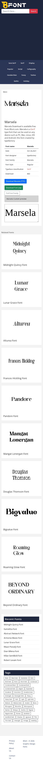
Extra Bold (17, 692)
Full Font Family (12, 193)
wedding (34, 720)
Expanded (29, 689)
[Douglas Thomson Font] (21, 474)
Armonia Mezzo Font (13, 638)
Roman (18, 713)
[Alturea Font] (21, 323)
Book (16, 681)
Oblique (15, 710)
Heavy (29, 696)
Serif (22, 63)
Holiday (26, 81)
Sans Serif (12, 63)
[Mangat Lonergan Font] (21, 437)
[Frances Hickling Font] (21, 361)
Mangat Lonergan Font (15, 453)
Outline (23, 710)
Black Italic (14, 678)
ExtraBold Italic (28, 692)
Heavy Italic (8, 699)
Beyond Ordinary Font (15, 605)
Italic (16, 699)
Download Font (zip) (13, 188)
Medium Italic (17, 703)
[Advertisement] (21, 36)
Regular (31, 710)
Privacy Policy (12, 742)
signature (28, 717)
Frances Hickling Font (15, 378)
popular (10, 69)
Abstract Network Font (14, 633)
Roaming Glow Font (14, 567)
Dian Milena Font (11, 651)
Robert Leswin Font (12, 660)
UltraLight (17, 720)
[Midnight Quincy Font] (21, 248)
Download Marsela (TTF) (15, 181)
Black (6, 678)
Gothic (16, 81)
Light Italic (30, 699)
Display (32, 63)
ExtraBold (8, 692)
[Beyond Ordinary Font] (21, 588)
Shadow (19, 717)
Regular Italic (9, 713)
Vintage (25, 720)
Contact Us (12, 757)
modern (27, 703)
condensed (33, 681)
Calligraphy (31, 69)
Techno (33, 75)
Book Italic (24, 681)
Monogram (8, 706)
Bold (32, 678)
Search (33, 11)
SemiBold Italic (9, 717)
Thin (35, 717)
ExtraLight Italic (19, 696)
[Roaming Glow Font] (21, 550)
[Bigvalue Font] (21, 512)
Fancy (24, 75)
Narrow (7, 710)
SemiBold (27, 713)
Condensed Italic (10, 689)
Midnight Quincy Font (15, 264)
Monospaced (28, 706)
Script (20, 69)
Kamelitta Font (10, 629)
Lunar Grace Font (12, 302)
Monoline (18, 706)
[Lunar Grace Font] (21, 285)
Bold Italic (8, 681)
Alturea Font (10, 340)
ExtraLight (8, 696)
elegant (21, 689)
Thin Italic (8, 720)
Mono (35, 703)
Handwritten (12, 75)
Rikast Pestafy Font (12, 647)
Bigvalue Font (10, 529)
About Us (11, 749)
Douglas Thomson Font (16, 491)
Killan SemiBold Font (13, 655)
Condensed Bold (24, 685)
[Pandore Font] (21, 399)
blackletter (24, 678)
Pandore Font (10, 416)
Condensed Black (10, 685)
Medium (7, 703)
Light (22, 699)
